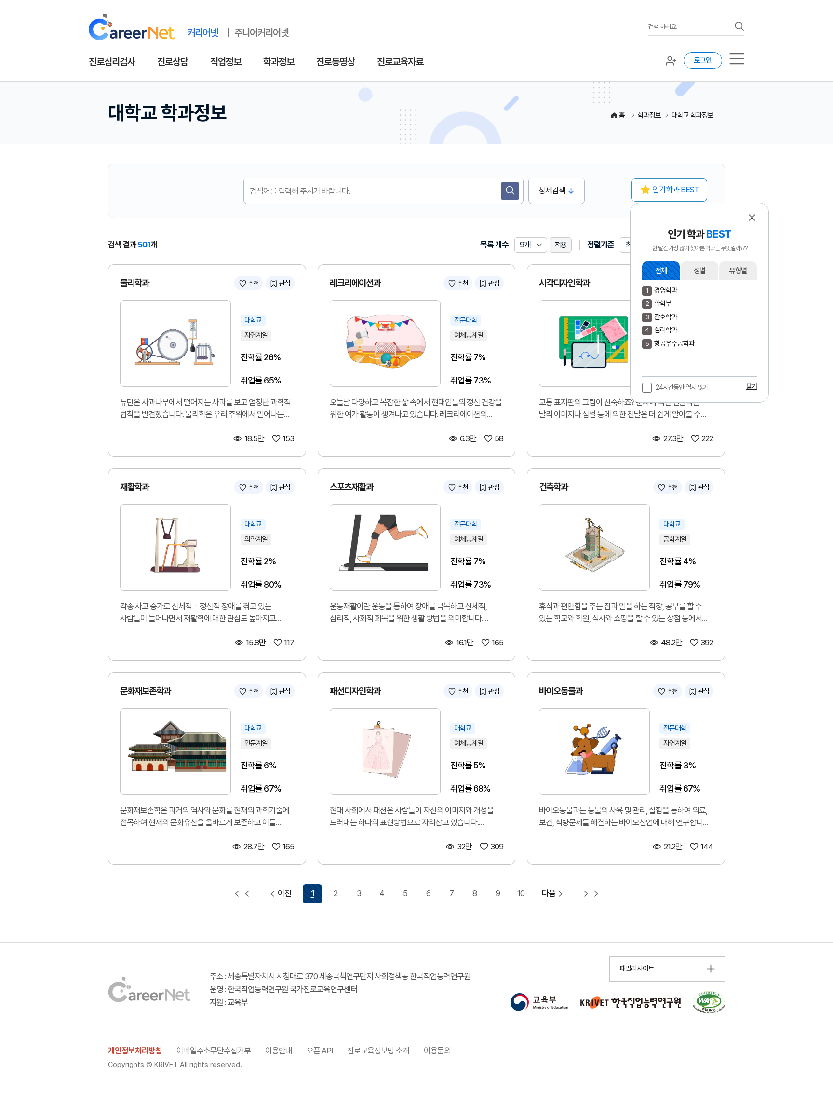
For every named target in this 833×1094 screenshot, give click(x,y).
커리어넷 (202, 33)
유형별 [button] (738, 270)
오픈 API (320, 1050)
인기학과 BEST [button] (675, 189)
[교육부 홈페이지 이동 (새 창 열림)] (539, 1002)
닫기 (751, 386)
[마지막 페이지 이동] (591, 894)
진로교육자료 (400, 62)
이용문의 (437, 1050)
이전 (284, 893)
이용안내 (278, 1050)
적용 (560, 245)
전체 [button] (661, 270)
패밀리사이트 (636, 968)
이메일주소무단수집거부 (213, 1050)
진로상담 (172, 62)
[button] (752, 217)
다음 (548, 893)
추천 (253, 283)
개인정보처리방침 (135, 1050)
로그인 (703, 60)
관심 (284, 283)
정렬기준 (600, 244)
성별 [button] (699, 270)
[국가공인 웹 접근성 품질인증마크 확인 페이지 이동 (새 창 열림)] (709, 1002)
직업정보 (225, 62)
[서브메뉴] (736, 59)
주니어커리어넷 (261, 33)
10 (520, 893)
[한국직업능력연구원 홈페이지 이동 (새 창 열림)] (630, 1002)
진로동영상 (335, 62)
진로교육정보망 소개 (378, 1050)
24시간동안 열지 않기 (682, 387)
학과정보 (278, 62)
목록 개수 (494, 244)
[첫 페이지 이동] (242, 894)
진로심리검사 (112, 62)
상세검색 (551, 190)
